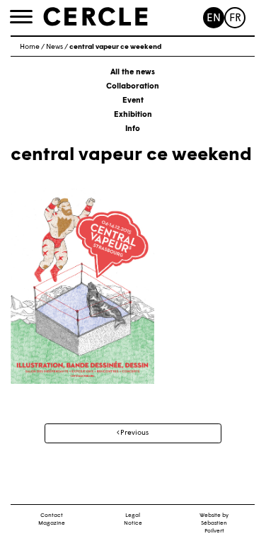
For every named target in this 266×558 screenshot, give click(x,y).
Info (132, 129)
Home (30, 47)
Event (133, 101)
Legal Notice (133, 519)
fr (235, 18)
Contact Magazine (51, 519)
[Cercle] (95, 17)
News (54, 47)
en (214, 18)
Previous (134, 433)
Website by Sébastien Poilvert (214, 523)
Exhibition (133, 115)
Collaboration (132, 87)
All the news (132, 72)
